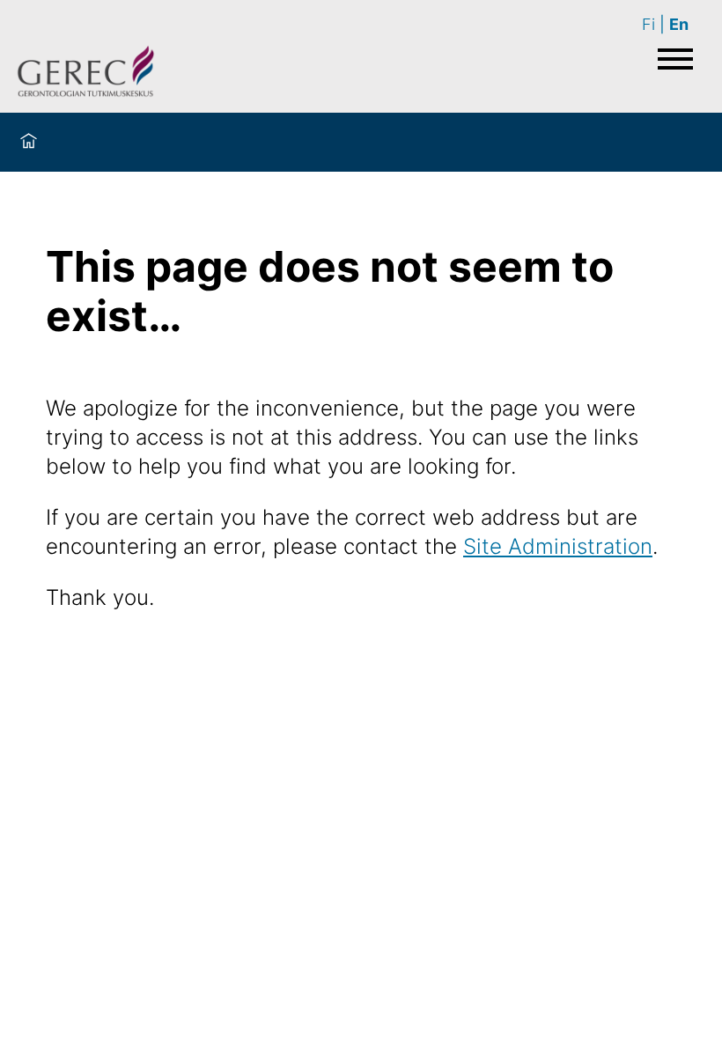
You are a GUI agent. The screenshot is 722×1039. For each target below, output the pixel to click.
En (679, 24)
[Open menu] (675, 59)
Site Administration (557, 546)
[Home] (29, 142)
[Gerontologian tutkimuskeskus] (86, 74)
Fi (648, 24)
